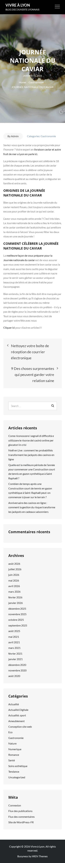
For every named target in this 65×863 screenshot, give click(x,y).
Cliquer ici (9, 327)
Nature (12, 743)
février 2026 (15, 597)
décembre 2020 (17, 664)
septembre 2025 (17, 625)
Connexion (14, 805)
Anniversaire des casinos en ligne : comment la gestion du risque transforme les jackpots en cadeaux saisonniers (31, 507)
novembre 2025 (17, 614)
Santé (11, 760)
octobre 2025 (16, 619)
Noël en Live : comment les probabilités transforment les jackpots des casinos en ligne (31, 455)
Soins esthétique (17, 766)
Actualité (13, 704)
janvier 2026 (15, 602)
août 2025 (14, 631)
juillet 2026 (14, 569)
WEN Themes (40, 856)
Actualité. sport (17, 715)
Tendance (13, 771)
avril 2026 (14, 586)
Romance (13, 754)
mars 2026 (14, 591)
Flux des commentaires (21, 816)
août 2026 (14, 563)
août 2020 (14, 675)
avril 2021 (14, 642)
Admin (15, 136)
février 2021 (15, 653)
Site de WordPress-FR (21, 822)
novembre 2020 (17, 670)
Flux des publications (20, 810)
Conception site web (20, 726)
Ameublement (16, 721)
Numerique (14, 749)
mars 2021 (14, 647)
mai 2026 (13, 580)
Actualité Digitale (18, 709)
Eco (10, 732)
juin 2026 (13, 574)
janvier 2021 (15, 659)
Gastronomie (48, 136)
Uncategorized (16, 777)
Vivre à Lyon (18, 5)
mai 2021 (13, 636)
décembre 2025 (17, 608)
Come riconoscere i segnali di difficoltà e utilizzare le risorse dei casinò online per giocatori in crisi (31, 440)
